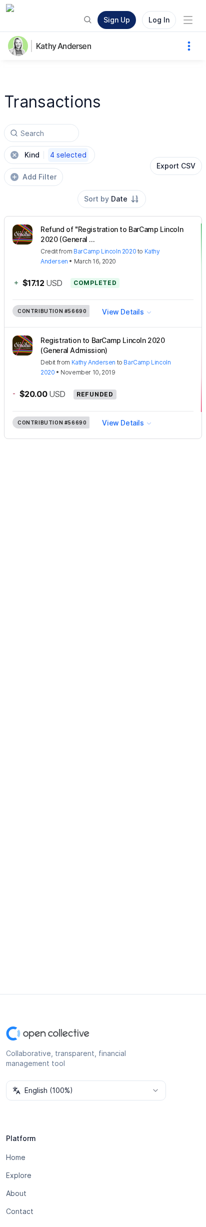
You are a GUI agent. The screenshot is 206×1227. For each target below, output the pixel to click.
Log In (159, 20)
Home (16, 1157)
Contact (20, 1211)
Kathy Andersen (63, 46)
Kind (55, 154)
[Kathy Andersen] (20, 46)
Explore (19, 1175)
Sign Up (117, 20)
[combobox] (112, 199)
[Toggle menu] (188, 20)
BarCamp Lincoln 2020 (105, 251)
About (16, 1193)
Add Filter (39, 176)
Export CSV (176, 166)
